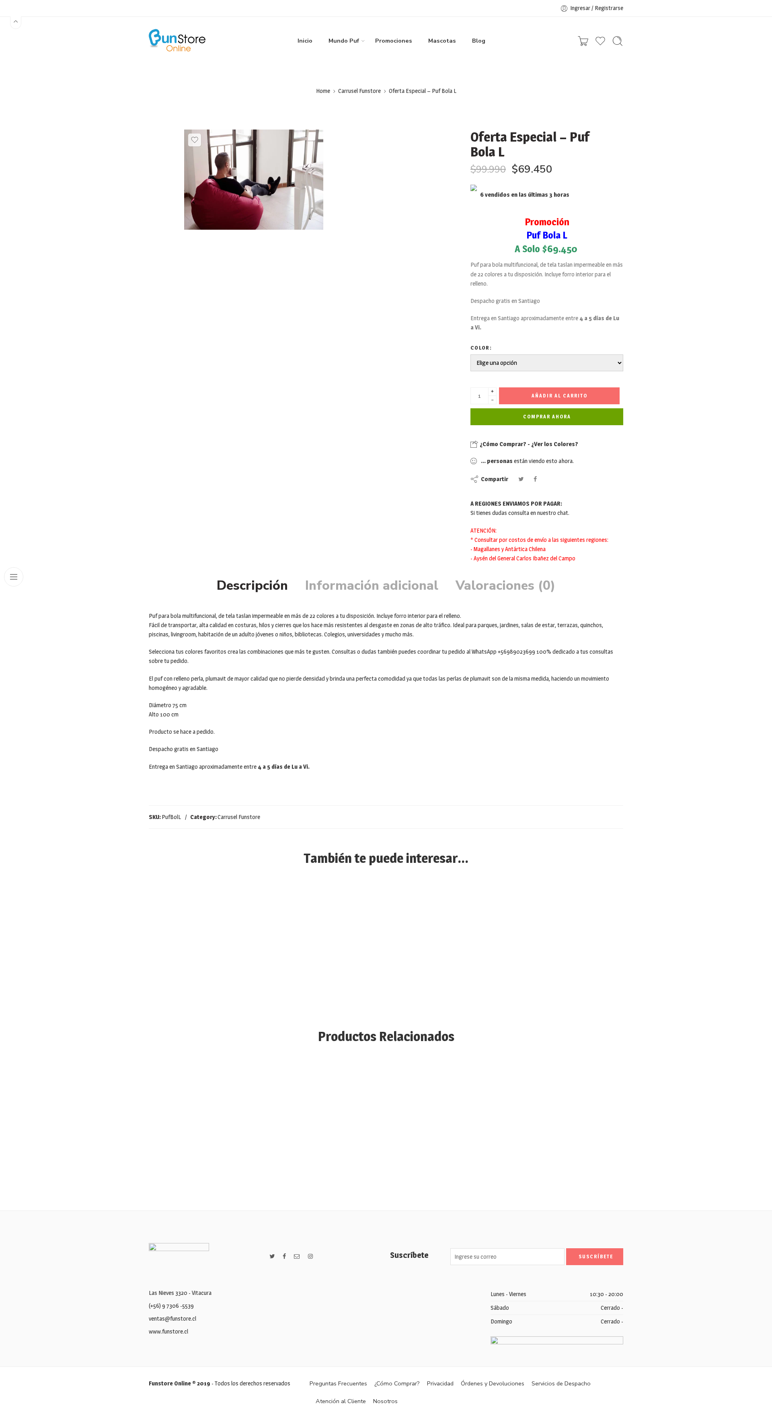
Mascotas (442, 41)
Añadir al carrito (559, 396)
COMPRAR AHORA (547, 417)
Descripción (252, 585)
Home (323, 91)
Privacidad (440, 1383)
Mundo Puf (344, 41)
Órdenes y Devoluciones (492, 1383)
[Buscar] (617, 41)
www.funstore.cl (168, 1331)
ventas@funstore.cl (172, 1318)
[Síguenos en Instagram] (310, 1256)
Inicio (305, 41)
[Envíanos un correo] (297, 1256)
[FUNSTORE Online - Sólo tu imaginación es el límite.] (177, 41)
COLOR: (481, 347)
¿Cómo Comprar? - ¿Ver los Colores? (528, 444)
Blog (478, 41)
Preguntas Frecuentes (338, 1383)
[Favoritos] (194, 140)
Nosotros (385, 1401)
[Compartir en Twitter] (521, 479)
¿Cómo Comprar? (397, 1383)
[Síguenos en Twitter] (272, 1256)
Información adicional (371, 585)
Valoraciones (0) (505, 585)
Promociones (393, 41)
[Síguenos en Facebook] (284, 1256)
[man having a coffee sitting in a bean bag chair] (253, 180)
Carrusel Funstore (359, 91)
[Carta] (583, 41)
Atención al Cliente (341, 1401)
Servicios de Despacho (561, 1383)
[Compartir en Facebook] (535, 479)
